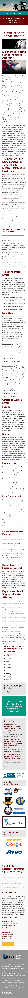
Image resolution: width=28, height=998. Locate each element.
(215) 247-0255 (6, 927)
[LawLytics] (8, 992)
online (9, 625)
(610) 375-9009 (6, 938)
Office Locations (10, 917)
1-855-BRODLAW (15, 13)
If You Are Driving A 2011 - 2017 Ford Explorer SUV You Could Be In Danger (13, 756)
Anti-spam (21, 987)
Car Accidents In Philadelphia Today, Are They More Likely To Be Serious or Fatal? (12, 727)
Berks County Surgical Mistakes (13, 687)
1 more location (8, 944)
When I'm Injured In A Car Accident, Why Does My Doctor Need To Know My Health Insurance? (13, 742)
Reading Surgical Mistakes (12, 691)
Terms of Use (5, 987)
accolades (18, 174)
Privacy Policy (14, 987)
